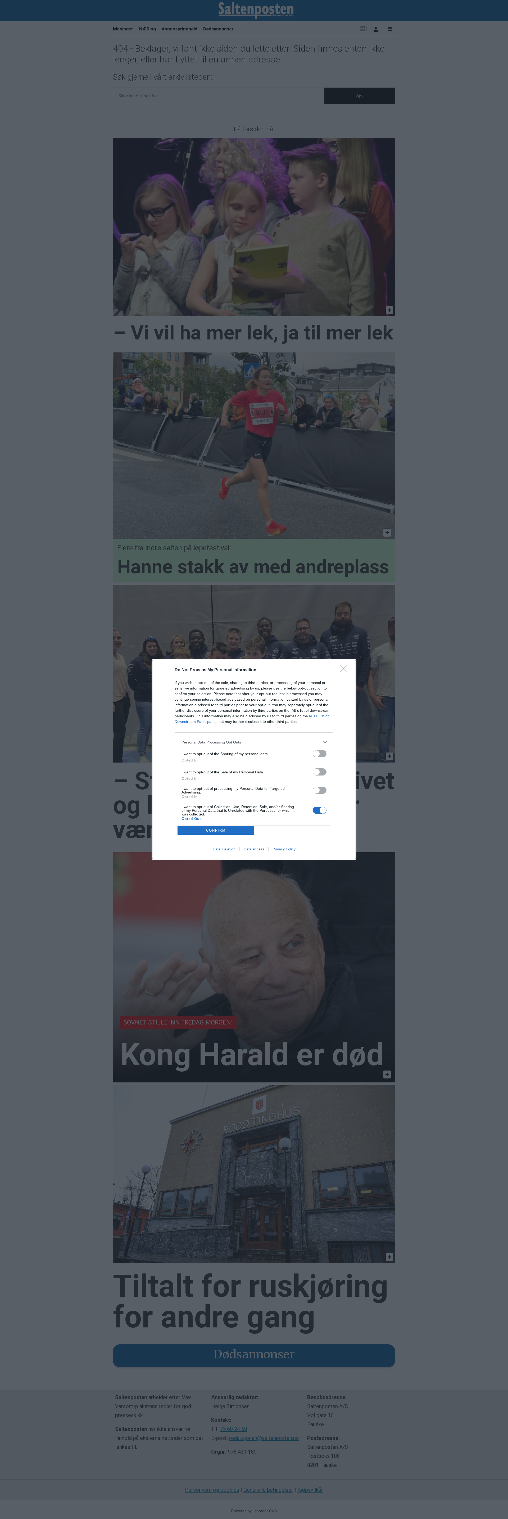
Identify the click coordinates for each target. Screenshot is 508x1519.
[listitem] (254, 742)
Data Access (254, 849)
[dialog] (254, 759)
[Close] (346, 670)
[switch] (319, 753)
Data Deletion (224, 849)
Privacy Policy (284, 849)
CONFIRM (216, 830)
